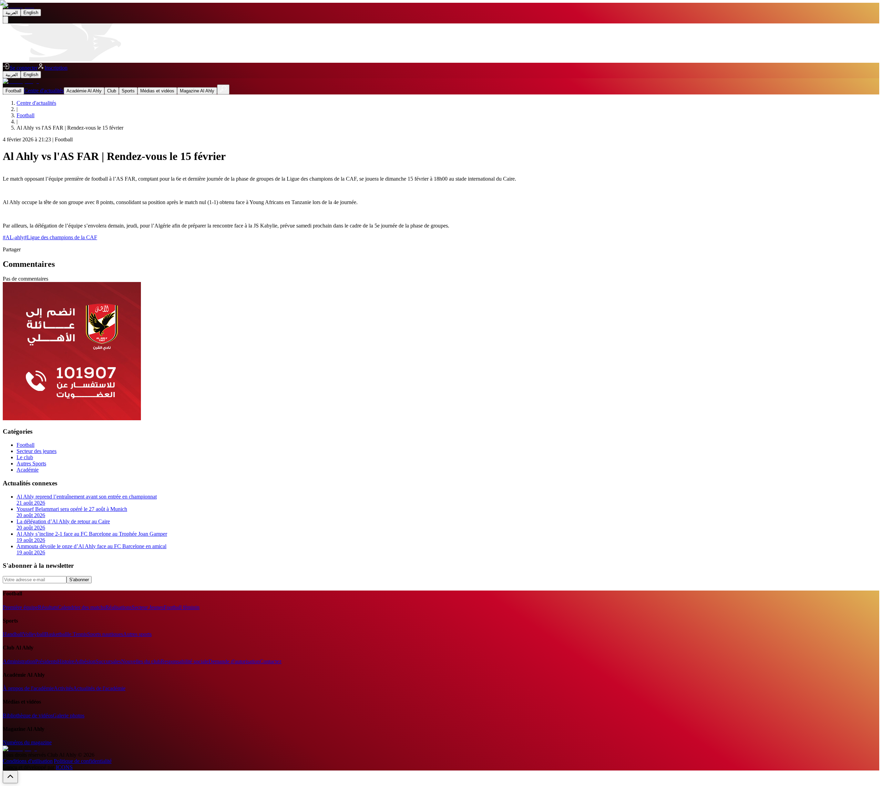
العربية (12, 12)
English (30, 12)
